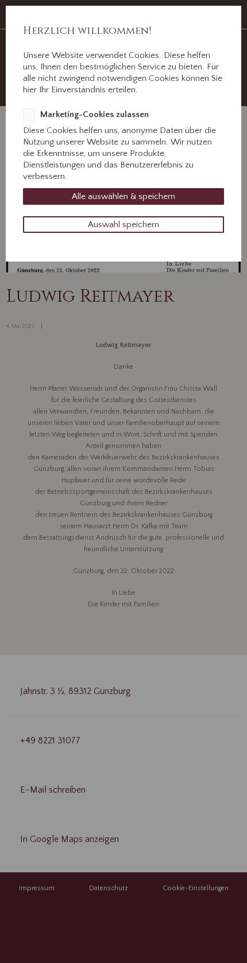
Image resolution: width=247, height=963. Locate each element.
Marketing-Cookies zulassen (94, 114)
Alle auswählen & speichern (123, 196)
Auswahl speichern (123, 224)
